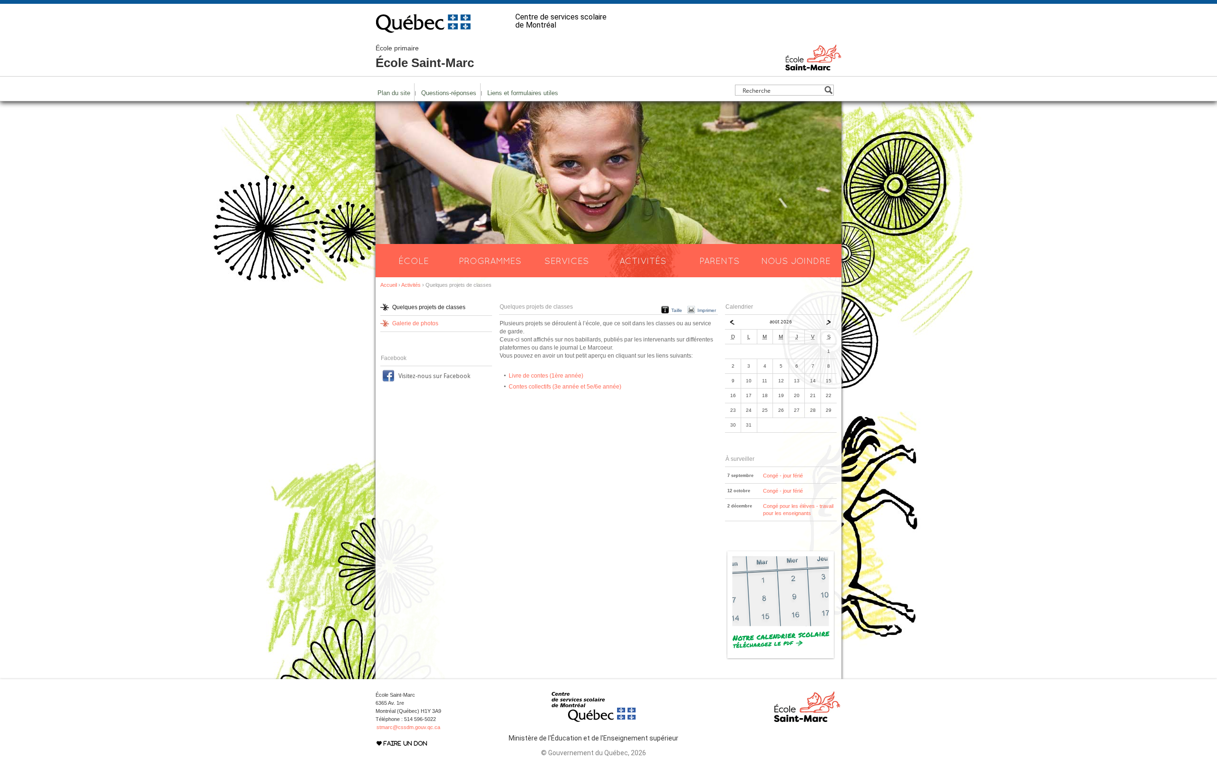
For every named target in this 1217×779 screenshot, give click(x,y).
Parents (719, 260)
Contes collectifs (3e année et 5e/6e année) (565, 386)
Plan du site (393, 93)
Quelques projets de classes (428, 307)
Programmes (490, 260)
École (413, 260)
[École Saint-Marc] (813, 66)
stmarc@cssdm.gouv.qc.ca (408, 727)
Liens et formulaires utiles (522, 93)
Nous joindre (796, 260)
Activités (642, 260)
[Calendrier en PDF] (781, 658)
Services (566, 260)
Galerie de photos (415, 323)
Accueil (388, 285)
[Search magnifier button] (828, 90)
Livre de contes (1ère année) (546, 375)
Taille (676, 310)
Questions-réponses (448, 93)
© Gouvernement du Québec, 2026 (593, 753)
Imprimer (706, 310)
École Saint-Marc (425, 57)
